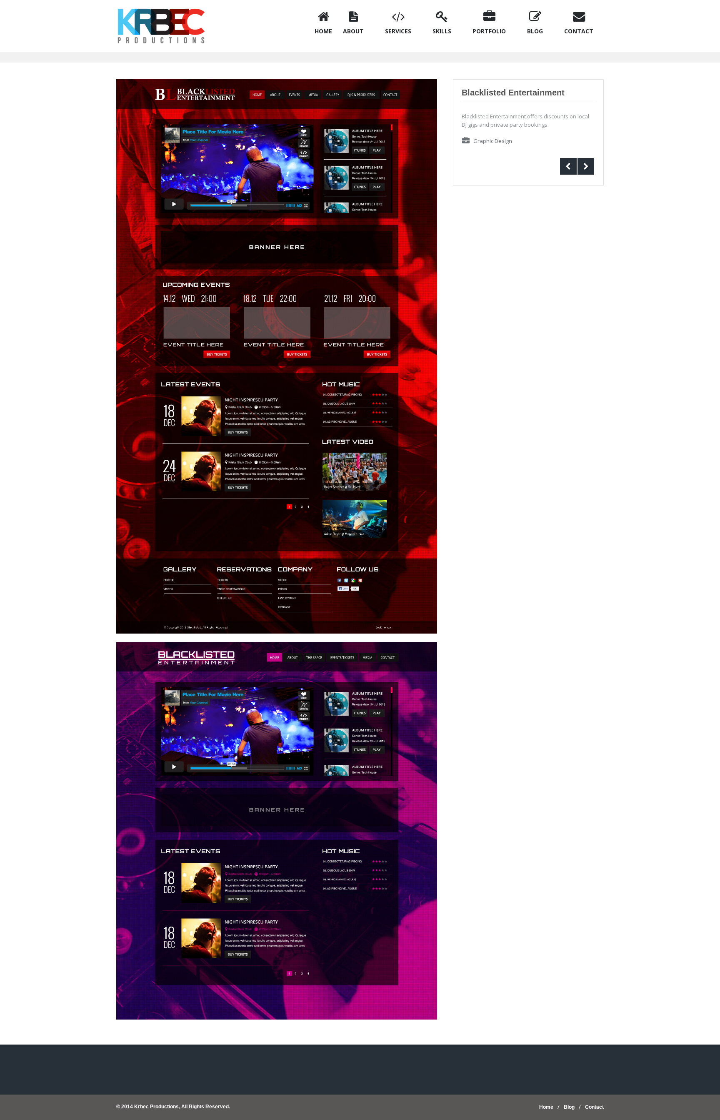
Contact (594, 1107)
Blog (569, 1107)
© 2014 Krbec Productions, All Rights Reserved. (173, 1107)
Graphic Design (492, 141)
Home (546, 1107)
